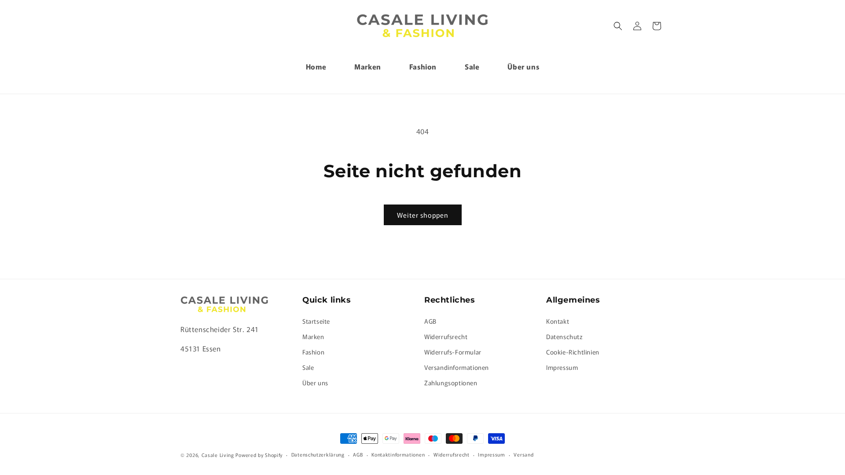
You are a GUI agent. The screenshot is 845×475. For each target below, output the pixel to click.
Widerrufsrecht (445, 336)
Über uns (315, 382)
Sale (308, 367)
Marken (313, 336)
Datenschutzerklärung (318, 454)
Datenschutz (564, 336)
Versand (523, 454)
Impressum (562, 367)
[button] (618, 26)
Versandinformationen (456, 367)
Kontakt (557, 321)
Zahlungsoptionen (451, 382)
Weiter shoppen (422, 214)
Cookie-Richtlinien (572, 351)
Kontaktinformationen (398, 454)
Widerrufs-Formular (452, 351)
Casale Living (218, 454)
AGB (430, 321)
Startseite (316, 321)
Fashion (313, 351)
